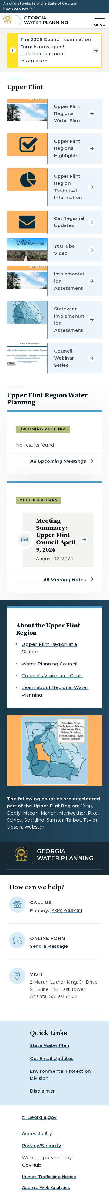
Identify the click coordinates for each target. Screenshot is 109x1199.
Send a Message (49, 946)
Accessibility (37, 1134)
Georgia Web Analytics (46, 1187)
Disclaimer (42, 1091)
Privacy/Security (41, 1145)
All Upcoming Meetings (58, 461)
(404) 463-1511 (66, 910)
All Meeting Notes (64, 580)
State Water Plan (49, 1045)
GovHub (31, 1165)
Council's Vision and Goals (52, 675)
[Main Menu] (98, 20)
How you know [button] (15, 9)
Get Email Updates (51, 1058)
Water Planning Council (49, 664)
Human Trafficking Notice (49, 1176)
